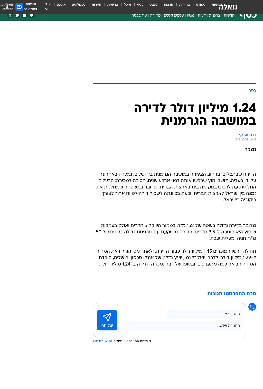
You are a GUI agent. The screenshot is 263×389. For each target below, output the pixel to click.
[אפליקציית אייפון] (24, 15)
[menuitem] (197, 7)
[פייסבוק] (10, 15)
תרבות (168, 4)
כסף (140, 4)
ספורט (200, 4)
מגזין (190, 15)
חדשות (229, 15)
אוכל (127, 4)
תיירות (96, 4)
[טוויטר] (17, 15)
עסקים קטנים (174, 15)
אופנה (61, 4)
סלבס (153, 4)
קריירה (155, 15)
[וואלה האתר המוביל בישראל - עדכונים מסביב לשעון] (228, 7)
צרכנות (214, 15)
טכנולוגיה (79, 4)
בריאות (112, 4)
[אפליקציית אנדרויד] (32, 15)
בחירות (184, 4)
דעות (202, 15)
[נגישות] (7, 7)
